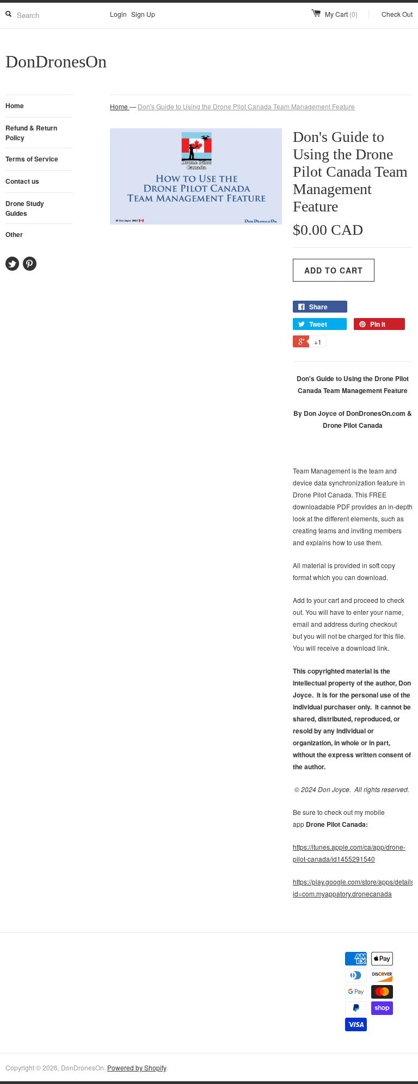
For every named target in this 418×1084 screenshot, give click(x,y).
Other (14, 234)
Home (14, 105)
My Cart (341, 13)
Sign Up (143, 13)
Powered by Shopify (136, 1067)
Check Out (397, 13)
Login (118, 13)
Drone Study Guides (24, 208)
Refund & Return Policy (31, 132)
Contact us (22, 181)
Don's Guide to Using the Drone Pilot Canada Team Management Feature (246, 106)
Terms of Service (31, 159)
